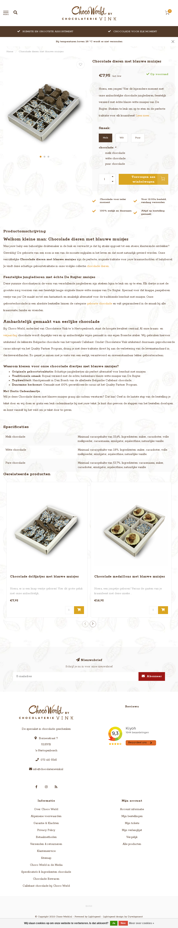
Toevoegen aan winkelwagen (143, 179)
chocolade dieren (98, 266)
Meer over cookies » (141, 923)
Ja (113, 923)
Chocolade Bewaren (46, 879)
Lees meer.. (143, 115)
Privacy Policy (46, 830)
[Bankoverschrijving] (89, 906)
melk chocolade (115, 153)
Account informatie (132, 809)
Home (10, 51)
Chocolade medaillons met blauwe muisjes (129, 577)
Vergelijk (131, 837)
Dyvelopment (135, 916)
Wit (122, 137)
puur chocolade (115, 164)
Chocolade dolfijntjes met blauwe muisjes (44, 577)
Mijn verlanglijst (132, 830)
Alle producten (132, 844)
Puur (137, 137)
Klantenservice (46, 851)
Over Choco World (46, 809)
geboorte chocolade (99, 303)
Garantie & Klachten (46, 823)
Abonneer (154, 676)
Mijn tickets (132, 823)
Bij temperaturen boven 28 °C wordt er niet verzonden (89, 41)
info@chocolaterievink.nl (48, 769)
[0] (167, 13)
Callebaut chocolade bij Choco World (46, 886)
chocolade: (107, 147)
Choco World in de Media (46, 865)
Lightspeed (94, 916)
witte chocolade (115, 158)
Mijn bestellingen (132, 816)
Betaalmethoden (46, 837)
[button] (40, 157)
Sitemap (46, 858)
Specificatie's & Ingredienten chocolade (46, 872)
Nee (123, 923)
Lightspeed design (113, 916)
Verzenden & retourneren (46, 844)
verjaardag (10, 335)
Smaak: (104, 128)
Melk (105, 137)
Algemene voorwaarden (46, 816)
